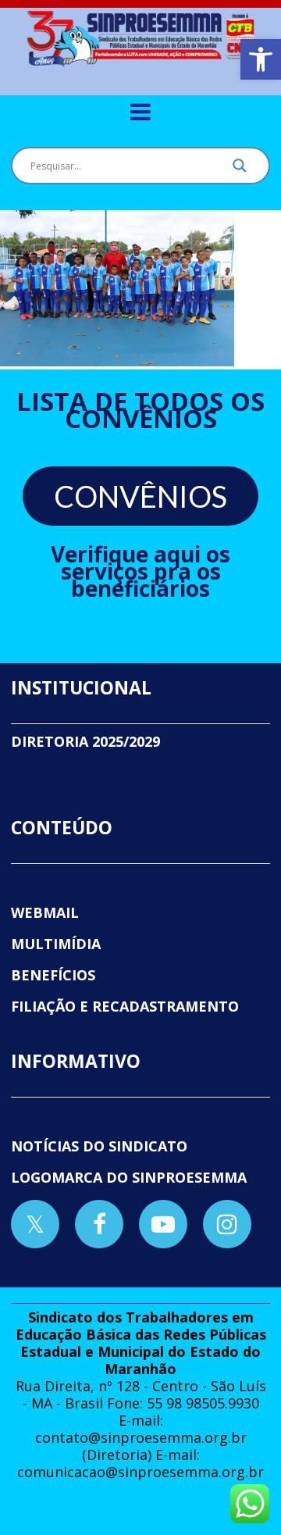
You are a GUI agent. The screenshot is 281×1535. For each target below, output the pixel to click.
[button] (260, 59)
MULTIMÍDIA (56, 943)
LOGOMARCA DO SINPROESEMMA (129, 1177)
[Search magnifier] (239, 169)
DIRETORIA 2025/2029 (85, 741)
